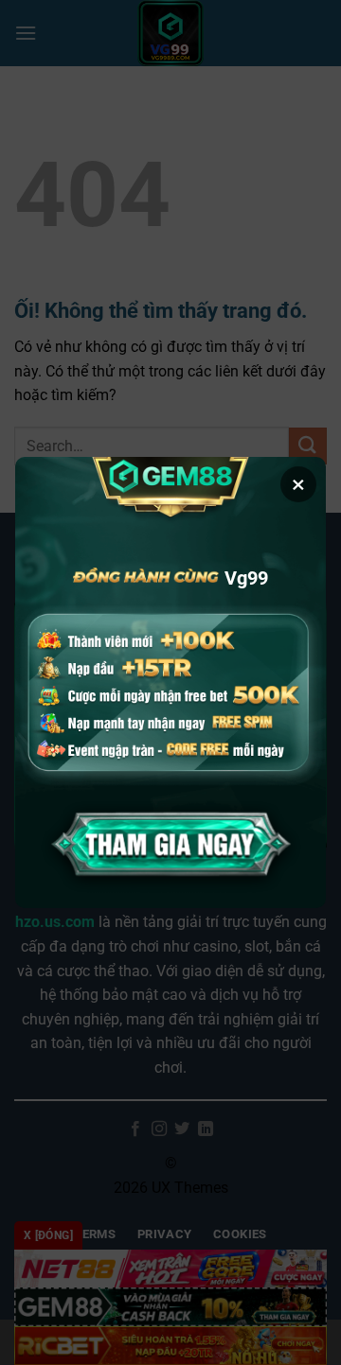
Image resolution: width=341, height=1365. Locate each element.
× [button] (298, 484)
